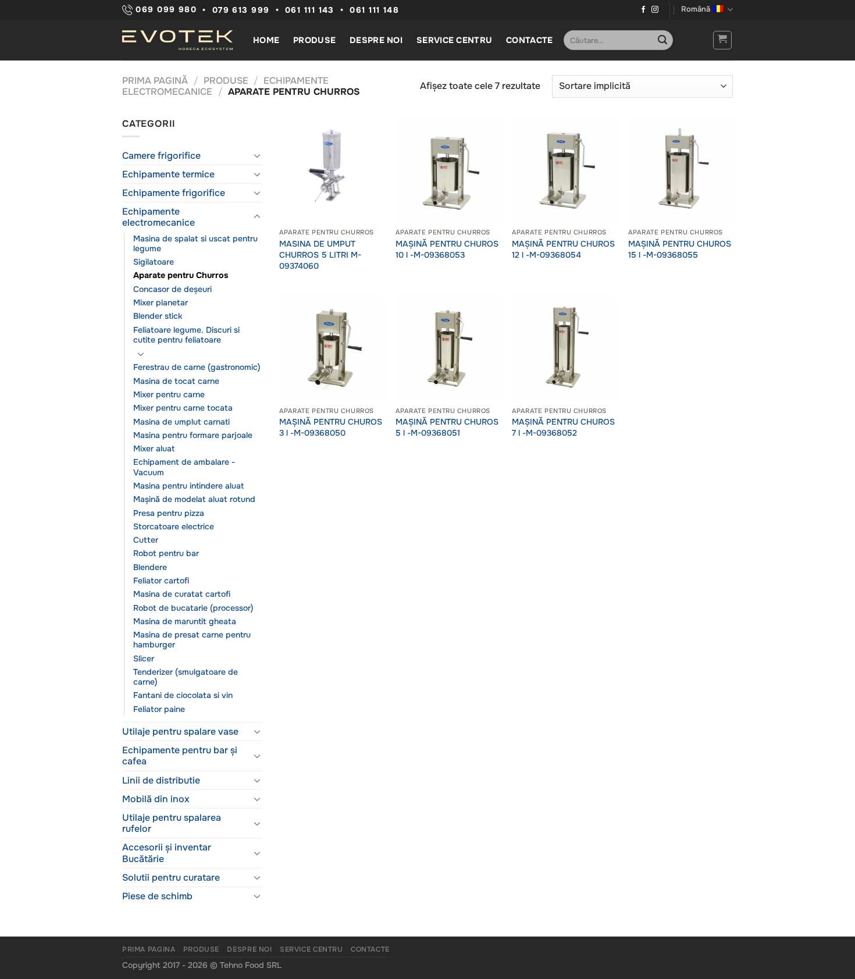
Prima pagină (155, 80)
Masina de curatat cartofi (181, 594)
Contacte (529, 40)
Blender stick (157, 316)
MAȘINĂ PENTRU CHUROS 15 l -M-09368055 (679, 249)
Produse (314, 40)
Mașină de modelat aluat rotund (194, 499)
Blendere (150, 567)
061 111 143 (309, 10)
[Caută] (662, 40)
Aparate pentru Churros (180, 275)
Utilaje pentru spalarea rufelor (171, 823)
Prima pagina (148, 949)
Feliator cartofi (161, 580)
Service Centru (454, 40)
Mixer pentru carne (169, 394)
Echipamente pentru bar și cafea (179, 755)
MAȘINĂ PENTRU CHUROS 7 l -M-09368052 (563, 427)
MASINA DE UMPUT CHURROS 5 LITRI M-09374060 (320, 254)
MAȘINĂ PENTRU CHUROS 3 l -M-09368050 (330, 427)
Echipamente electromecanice (158, 217)
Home (266, 40)
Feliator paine (159, 709)
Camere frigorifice (161, 155)
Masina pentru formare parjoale (192, 435)
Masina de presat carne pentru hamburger (192, 639)
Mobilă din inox (155, 799)
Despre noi (376, 40)
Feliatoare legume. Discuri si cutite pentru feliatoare (186, 335)
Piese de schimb (157, 896)
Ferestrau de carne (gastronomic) (197, 367)
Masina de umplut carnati (181, 421)
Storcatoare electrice (173, 526)
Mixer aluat (153, 448)
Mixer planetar (160, 302)
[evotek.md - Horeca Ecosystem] (177, 40)
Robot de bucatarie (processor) (193, 608)
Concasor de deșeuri (172, 289)
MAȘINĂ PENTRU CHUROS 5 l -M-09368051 (447, 427)
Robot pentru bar (166, 553)
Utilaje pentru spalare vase (180, 731)
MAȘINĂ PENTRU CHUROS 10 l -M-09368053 (447, 249)
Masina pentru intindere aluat (188, 485)
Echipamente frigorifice (173, 193)
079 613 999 (241, 10)
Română (695, 9)
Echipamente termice (168, 174)
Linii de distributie (161, 780)
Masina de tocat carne (176, 381)
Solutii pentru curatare (171, 877)
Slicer (143, 658)
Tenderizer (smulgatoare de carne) (185, 677)
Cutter (145, 540)
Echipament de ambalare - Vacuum (184, 467)
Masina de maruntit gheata (184, 621)
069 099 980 (165, 10)
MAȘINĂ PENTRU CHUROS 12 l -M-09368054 (563, 249)
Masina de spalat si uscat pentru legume (195, 243)
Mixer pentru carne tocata (183, 408)
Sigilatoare (153, 262)
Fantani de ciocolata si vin (183, 695)
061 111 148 (374, 10)
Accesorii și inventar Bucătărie (166, 852)
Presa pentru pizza (168, 513)
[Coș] (722, 40)
